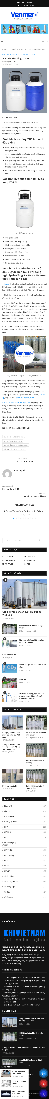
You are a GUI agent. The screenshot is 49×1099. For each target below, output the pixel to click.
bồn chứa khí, (29, 398)
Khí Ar (25, 827)
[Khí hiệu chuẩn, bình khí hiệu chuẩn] (9, 629)
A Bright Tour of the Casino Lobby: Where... (24, 511)
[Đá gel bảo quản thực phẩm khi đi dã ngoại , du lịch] (6, 1073)
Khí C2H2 (25, 832)
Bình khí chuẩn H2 (9, 786)
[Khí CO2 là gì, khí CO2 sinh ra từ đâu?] (9, 668)
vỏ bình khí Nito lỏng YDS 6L (14, 449)
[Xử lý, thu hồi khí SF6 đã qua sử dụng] (6, 1083)
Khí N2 (34, 55)
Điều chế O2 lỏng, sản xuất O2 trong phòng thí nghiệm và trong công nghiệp (31, 696)
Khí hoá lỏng (23, 55)
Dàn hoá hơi (25, 816)
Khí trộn (22, 679)
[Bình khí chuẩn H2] (12, 776)
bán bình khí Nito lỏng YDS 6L (14, 437)
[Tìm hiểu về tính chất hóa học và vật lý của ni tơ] (9, 643)
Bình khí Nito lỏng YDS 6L (13, 441)
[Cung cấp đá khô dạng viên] (6, 1093)
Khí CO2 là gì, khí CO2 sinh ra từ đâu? (32, 666)
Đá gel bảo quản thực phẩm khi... (18, 1072)
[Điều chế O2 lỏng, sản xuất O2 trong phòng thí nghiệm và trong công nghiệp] (9, 697)
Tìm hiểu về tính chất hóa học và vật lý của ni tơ (31, 641)
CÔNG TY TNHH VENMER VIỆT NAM (16, 403)
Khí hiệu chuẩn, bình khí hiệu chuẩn (31, 626)
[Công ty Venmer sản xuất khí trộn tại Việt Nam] (24, 594)
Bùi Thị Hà (12, 62)
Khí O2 (25, 866)
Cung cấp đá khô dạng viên (18, 1092)
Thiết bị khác (25, 876)
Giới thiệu (21, 2)
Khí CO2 (25, 837)
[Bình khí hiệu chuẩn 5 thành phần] (36, 750)
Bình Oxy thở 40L (9, 654)
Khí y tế (25, 871)
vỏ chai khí (19, 398)
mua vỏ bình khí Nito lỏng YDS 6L (15, 445)
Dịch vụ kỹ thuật (25, 822)
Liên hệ (29, 2)
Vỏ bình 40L (25, 897)
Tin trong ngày (25, 887)
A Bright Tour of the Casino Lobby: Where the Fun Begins (11, 746)
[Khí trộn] (9, 683)
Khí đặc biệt (25, 850)
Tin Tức (25, 892)
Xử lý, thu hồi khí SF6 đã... (19, 1082)
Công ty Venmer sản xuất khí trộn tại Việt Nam (22, 613)
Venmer (7, 284)
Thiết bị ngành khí (25, 881)
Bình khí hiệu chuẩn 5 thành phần (35, 761)
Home (4, 49)
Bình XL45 (25, 806)
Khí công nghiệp (17, 49)
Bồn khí (25, 811)
